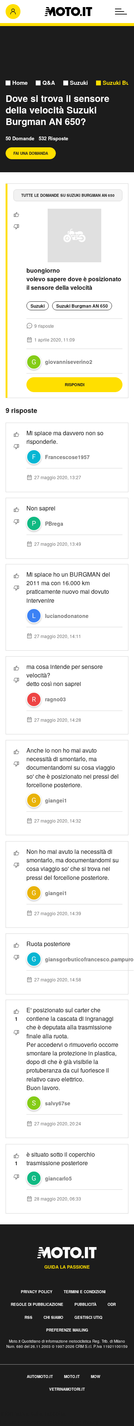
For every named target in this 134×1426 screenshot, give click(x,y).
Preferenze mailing (67, 1330)
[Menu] (121, 11)
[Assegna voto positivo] (16, 215)
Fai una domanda (30, 153)
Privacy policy (36, 1291)
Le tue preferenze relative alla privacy (49, 1421)
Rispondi (74, 384)
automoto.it (40, 1376)
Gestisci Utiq (88, 1317)
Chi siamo (53, 1317)
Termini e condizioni (85, 1291)
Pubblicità (85, 1304)
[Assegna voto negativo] (16, 227)
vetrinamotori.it (67, 1389)
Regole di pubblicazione (37, 1304)
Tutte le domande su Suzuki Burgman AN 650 (68, 195)
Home (20, 83)
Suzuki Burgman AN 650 (82, 305)
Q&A (48, 83)
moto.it (72, 1376)
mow (95, 1376)
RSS (28, 1317)
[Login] (13, 11)
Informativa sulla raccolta (33, 1413)
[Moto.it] (68, 11)
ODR (112, 1304)
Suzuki (79, 83)
